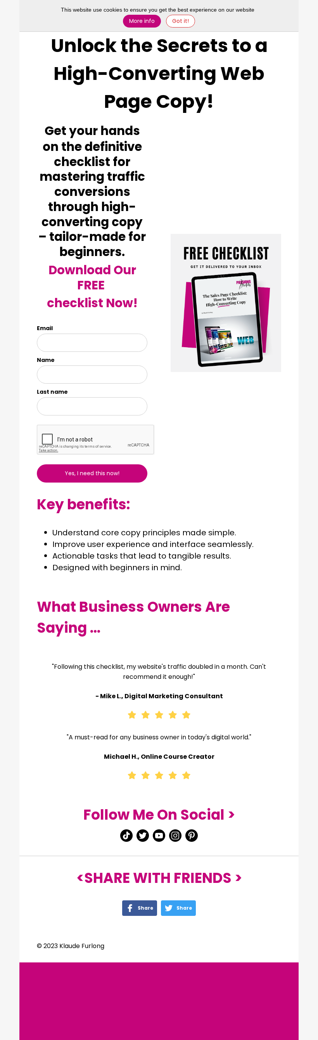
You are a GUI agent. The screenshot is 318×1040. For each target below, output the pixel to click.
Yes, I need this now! (92, 473)
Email (45, 328)
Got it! (180, 21)
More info (142, 21)
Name (46, 360)
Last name (52, 392)
